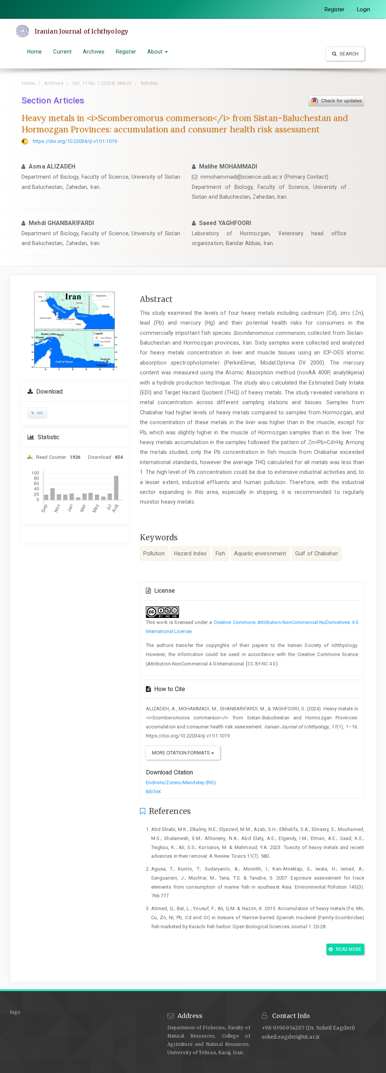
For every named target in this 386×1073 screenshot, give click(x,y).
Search (348, 54)
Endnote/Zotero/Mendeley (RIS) (181, 782)
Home (34, 52)
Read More (348, 949)
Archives (93, 52)
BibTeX (153, 791)
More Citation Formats (181, 753)
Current (62, 52)
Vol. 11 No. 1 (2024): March (102, 83)
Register (335, 9)
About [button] (155, 52)
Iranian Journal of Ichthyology (81, 31)
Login (364, 9)
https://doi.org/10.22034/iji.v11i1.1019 (75, 141)
